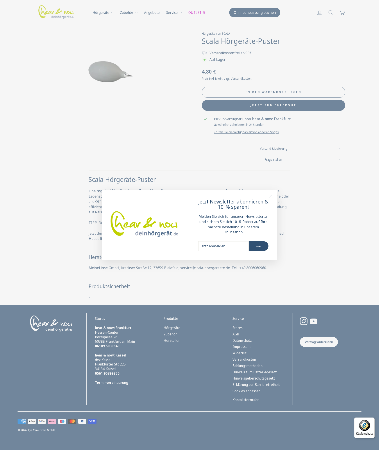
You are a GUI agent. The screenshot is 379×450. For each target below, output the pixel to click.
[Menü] (372, 420)
